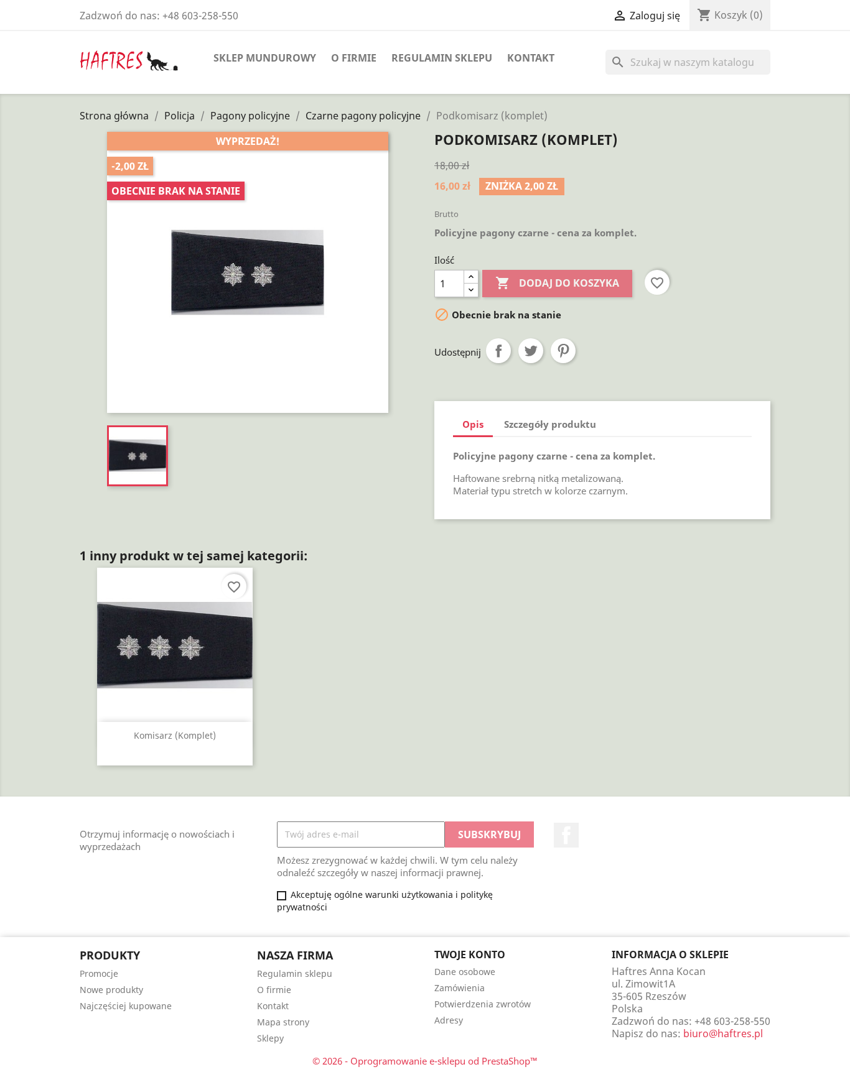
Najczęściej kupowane (126, 1006)
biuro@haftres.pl (723, 1033)
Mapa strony (283, 1022)
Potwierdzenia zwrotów (482, 1004)
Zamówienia (459, 988)
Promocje (99, 973)
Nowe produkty (111, 990)
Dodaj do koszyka (557, 282)
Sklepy (270, 1038)
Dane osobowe (464, 972)
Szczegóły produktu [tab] (550, 424)
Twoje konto (469, 954)
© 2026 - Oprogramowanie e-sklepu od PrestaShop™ (425, 1061)
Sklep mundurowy (264, 58)
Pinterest (563, 350)
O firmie (353, 58)
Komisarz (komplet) (175, 735)
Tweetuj (530, 350)
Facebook (566, 835)
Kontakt (530, 58)
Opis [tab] (472, 424)
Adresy (448, 1020)
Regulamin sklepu (441, 58)
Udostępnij (498, 350)
